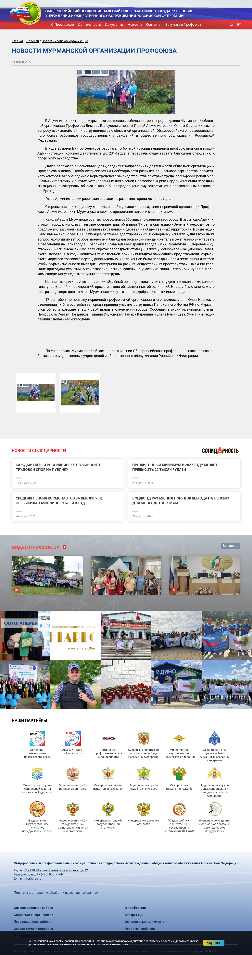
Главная (17, 41)
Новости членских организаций (65, 41)
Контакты (120, 24)
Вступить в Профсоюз (150, 24)
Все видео (230, 623)
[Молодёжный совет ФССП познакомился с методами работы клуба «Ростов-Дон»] (210, 762)
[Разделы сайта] (13, 24)
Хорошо (213, 942)
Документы (80, 24)
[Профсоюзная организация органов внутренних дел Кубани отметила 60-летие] (42, 712)
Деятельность (55, 24)
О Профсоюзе (29, 24)
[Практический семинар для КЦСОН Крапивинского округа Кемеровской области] (126, 653)
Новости (101, 24)
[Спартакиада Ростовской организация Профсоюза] (47, 653)
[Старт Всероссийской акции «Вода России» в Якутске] (42, 762)
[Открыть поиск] (231, 24)
